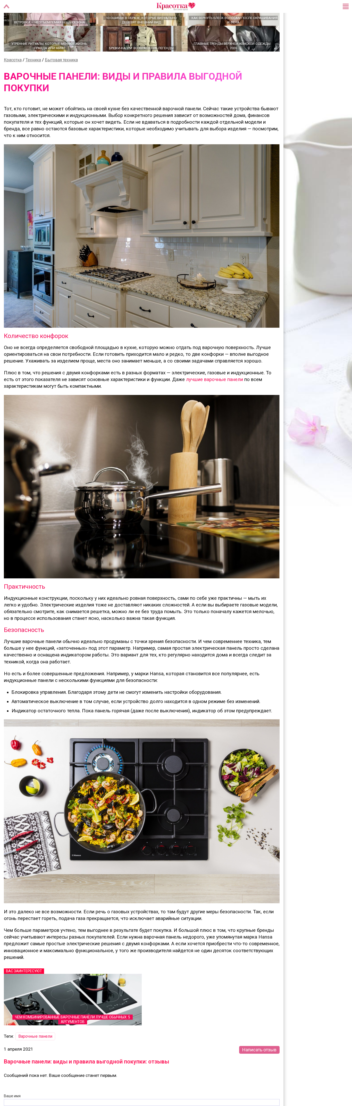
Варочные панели (35, 1054)
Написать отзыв (259, 1067)
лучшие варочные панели (214, 397)
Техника (33, 77)
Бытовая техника (61, 77)
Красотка (13, 77)
